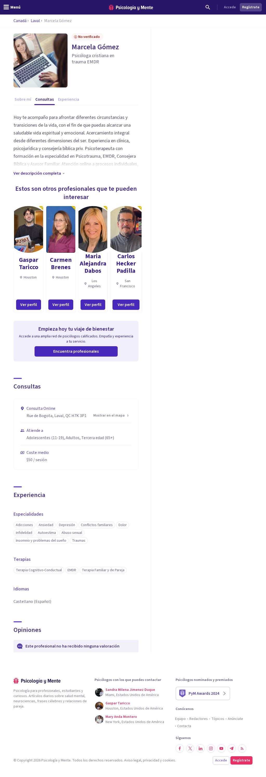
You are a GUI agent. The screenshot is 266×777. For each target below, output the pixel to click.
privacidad (151, 760)
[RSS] (242, 748)
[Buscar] (208, 7)
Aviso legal (132, 760)
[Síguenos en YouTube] (221, 748)
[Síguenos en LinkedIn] (200, 748)
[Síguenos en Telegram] (232, 748)
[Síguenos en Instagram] (211, 748)
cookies (169, 760)
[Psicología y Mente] (131, 7)
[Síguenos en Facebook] (180, 748)
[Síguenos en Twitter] (190, 748)
